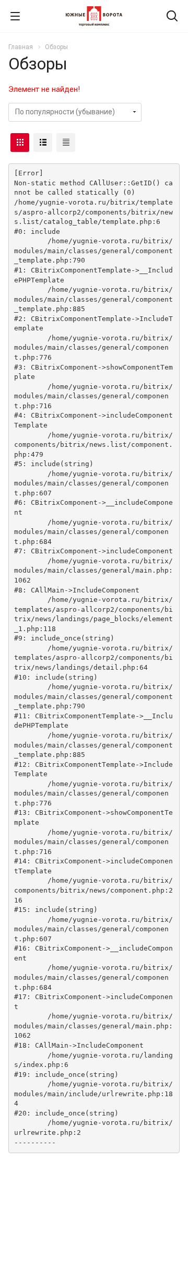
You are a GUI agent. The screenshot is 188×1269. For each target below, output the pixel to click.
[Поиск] (172, 16)
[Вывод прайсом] (65, 142)
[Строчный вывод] (42, 142)
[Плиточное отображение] (19, 142)
